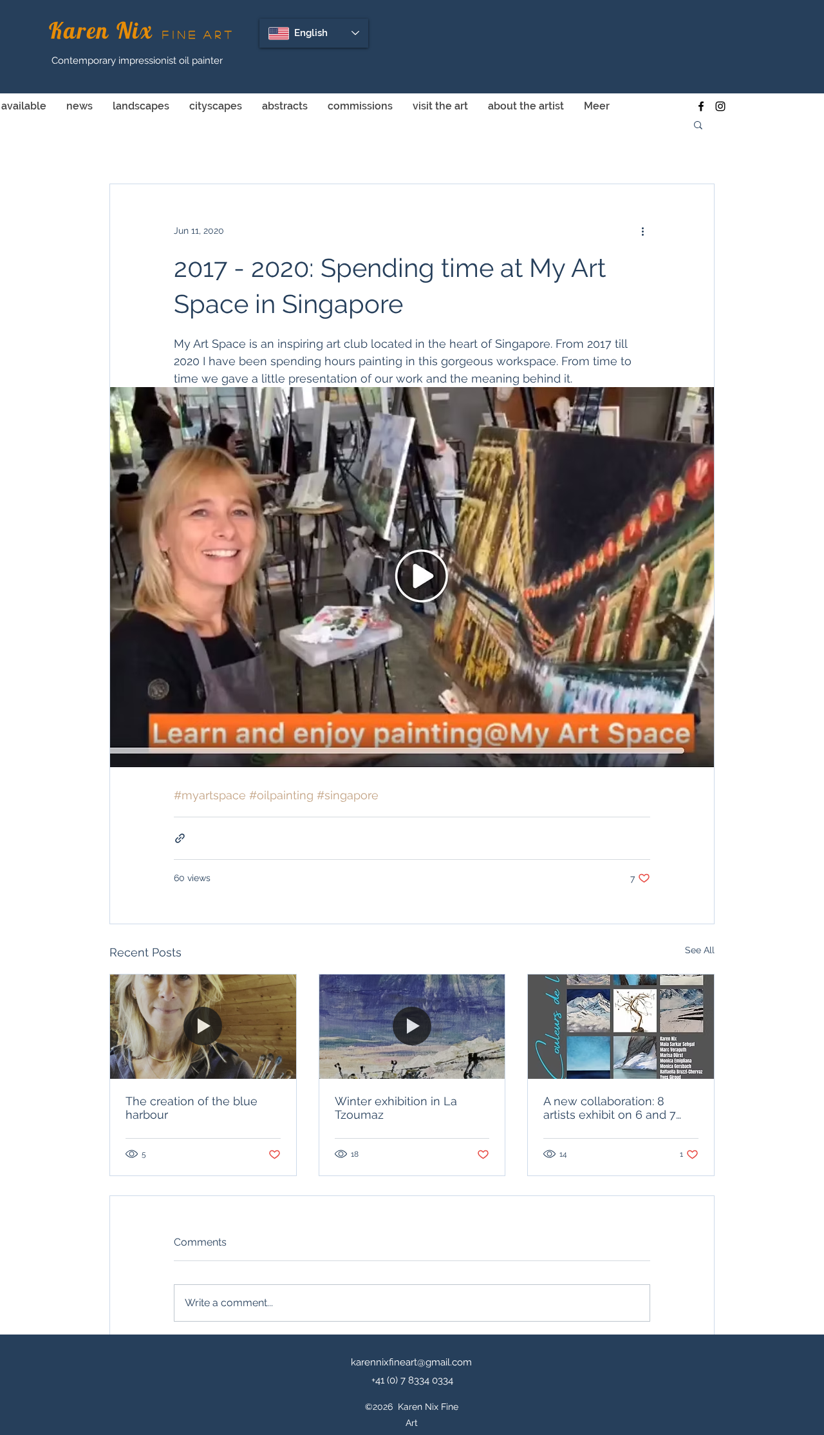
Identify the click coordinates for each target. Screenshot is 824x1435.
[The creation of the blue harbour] (203, 1026)
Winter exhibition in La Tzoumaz (396, 1107)
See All (700, 950)
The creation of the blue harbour (192, 1107)
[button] (698, 124)
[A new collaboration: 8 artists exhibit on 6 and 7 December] (621, 1026)
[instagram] (720, 106)
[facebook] (701, 106)
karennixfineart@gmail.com (411, 1362)
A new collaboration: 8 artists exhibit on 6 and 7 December (609, 1107)
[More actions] (642, 230)
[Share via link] (180, 838)
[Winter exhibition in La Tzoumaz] (412, 1026)
